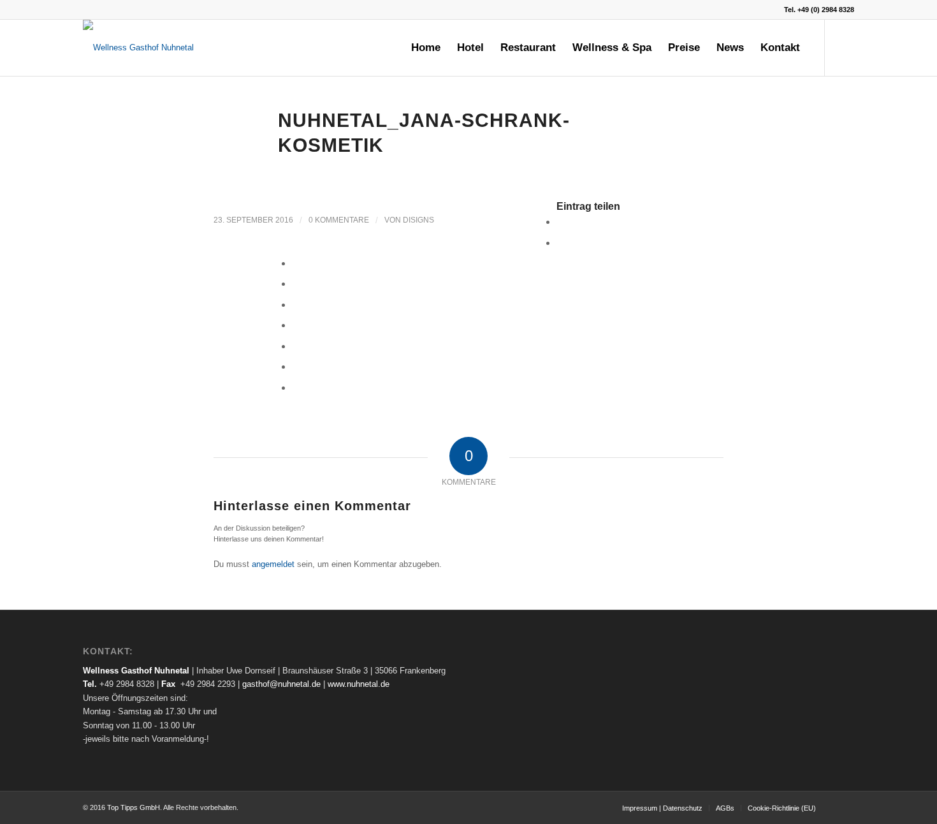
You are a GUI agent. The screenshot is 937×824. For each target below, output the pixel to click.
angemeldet (273, 564)
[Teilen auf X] (560, 242)
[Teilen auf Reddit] (296, 366)
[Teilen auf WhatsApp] (296, 263)
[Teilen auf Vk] (296, 346)
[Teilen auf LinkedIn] (296, 304)
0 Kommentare (339, 220)
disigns (418, 220)
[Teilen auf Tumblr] (296, 325)
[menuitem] (426, 48)
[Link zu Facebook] (844, 47)
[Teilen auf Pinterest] (296, 283)
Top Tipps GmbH (133, 807)
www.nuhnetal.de (358, 684)
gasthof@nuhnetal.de (281, 684)
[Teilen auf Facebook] (560, 221)
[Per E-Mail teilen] (296, 387)
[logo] (138, 48)
